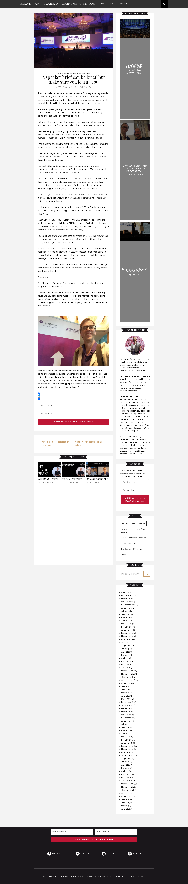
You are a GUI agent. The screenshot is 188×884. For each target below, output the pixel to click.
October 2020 (127, 602)
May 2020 (125, 617)
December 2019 (128, 633)
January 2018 (126, 705)
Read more (49, 512)
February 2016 (127, 778)
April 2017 (125, 734)
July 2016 (125, 762)
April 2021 (125, 592)
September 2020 (128, 605)
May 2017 (125, 730)
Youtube (136, 854)
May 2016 (125, 768)
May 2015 (125, 806)
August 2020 (126, 608)
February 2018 (127, 702)
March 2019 (126, 661)
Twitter (84, 854)
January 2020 (127, 630)
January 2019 (126, 668)
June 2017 (125, 727)
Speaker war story (128, 543)
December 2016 (128, 746)
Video (123, 555)
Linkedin (110, 854)
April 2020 (125, 621)
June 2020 (125, 614)
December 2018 (128, 671)
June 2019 (125, 652)
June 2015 (125, 803)
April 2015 (125, 809)
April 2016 (125, 771)
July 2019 (125, 649)
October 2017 (127, 715)
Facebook (57, 854)
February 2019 (127, 665)
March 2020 (126, 624)
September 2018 (128, 680)
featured (124, 523)
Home (103, 4)
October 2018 (127, 677)
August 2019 (126, 646)
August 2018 (126, 683)
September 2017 (128, 718)
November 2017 (128, 712)
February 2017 (127, 740)
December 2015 (128, 784)
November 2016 (128, 749)
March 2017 (126, 737)
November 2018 (128, 674)
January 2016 (126, 781)
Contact (123, 4)
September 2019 (128, 642)
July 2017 (125, 724)
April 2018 (125, 696)
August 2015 (126, 796)
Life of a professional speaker (133, 538)
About (113, 4)
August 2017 (126, 721)
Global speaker (138, 523)
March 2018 (126, 699)
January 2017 (126, 743)
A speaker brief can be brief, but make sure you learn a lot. (73, 79)
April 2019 (125, 658)
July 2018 (125, 686)
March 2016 (126, 774)
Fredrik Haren (84, 87)
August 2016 (126, 759)
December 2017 (128, 708)
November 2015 (128, 787)
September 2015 (128, 793)
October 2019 (127, 639)
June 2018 (125, 690)
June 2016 (125, 765)
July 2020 (125, 611)
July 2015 (125, 799)
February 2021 (127, 595)
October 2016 (127, 752)
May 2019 (125, 655)
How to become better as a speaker (74, 73)
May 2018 (125, 693)
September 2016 (128, 755)
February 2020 (127, 627)
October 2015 (127, 790)
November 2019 (128, 636)
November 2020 (128, 599)
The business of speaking (131, 549)
